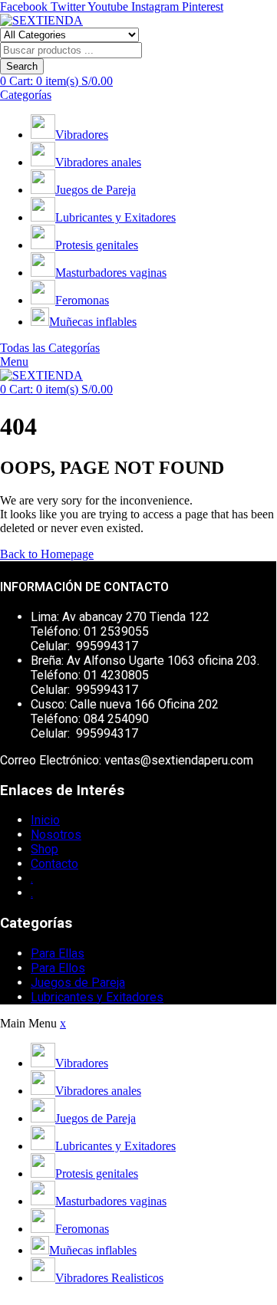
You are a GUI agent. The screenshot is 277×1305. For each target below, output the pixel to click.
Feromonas (82, 300)
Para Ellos (58, 968)
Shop (44, 849)
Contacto (54, 863)
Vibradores (81, 134)
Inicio (45, 820)
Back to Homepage (47, 553)
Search (22, 66)
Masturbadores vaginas (111, 272)
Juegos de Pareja (95, 189)
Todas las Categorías (50, 347)
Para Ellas (57, 953)
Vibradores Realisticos (109, 1277)
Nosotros (56, 834)
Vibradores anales (98, 162)
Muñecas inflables (93, 321)
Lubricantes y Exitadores (115, 217)
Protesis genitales (96, 244)
